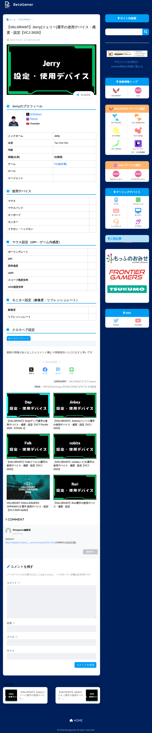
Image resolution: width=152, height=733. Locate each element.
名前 (11, 623)
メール (12, 636)
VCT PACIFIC (116, 123)
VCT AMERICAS (138, 123)
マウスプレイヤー (138, 179)
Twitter (116, 325)
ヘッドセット (116, 226)
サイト (10, 650)
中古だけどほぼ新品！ (127, 62)
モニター (138, 215)
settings (57, 386)
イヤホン (138, 226)
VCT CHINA (138, 136)
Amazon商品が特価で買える (127, 66)
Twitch (34, 118)
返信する (90, 552)
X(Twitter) (36, 114)
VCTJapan (90, 381)
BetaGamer (22, 4)
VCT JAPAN (116, 149)
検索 (145, 32)
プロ (85, 386)
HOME (78, 720)
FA (46, 386)
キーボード (116, 215)
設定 (94, 386)
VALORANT (75, 381)
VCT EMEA (116, 136)
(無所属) (60, 164)
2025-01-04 (17, 534)
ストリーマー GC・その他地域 (138, 150)
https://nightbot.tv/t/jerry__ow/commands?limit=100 (30, 542)
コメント (13, 582)
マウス (116, 204)
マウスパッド (138, 204)
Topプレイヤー (116, 179)
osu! (138, 96)
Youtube (138, 325)
